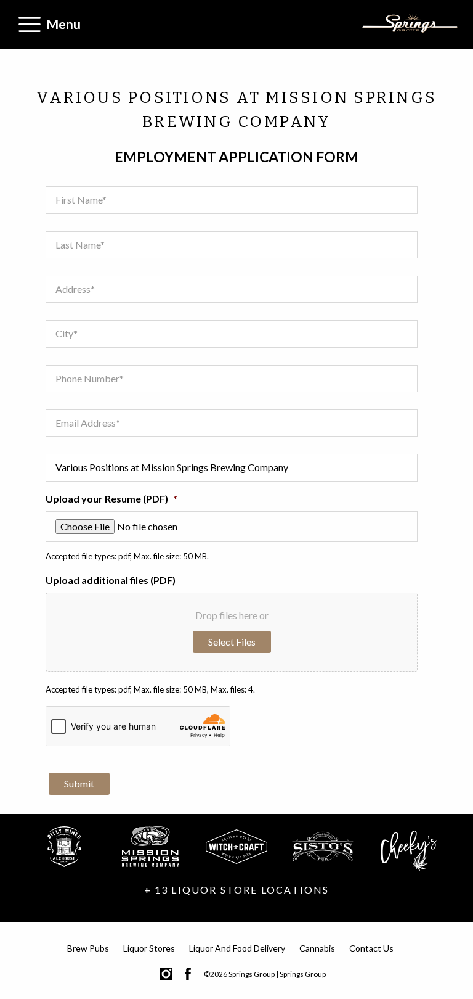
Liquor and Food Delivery (237, 948)
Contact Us (371, 948)
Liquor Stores (149, 948)
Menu (63, 23)
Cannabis (317, 948)
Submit (79, 783)
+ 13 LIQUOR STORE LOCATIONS (236, 889)
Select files (232, 642)
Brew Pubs (88, 948)
